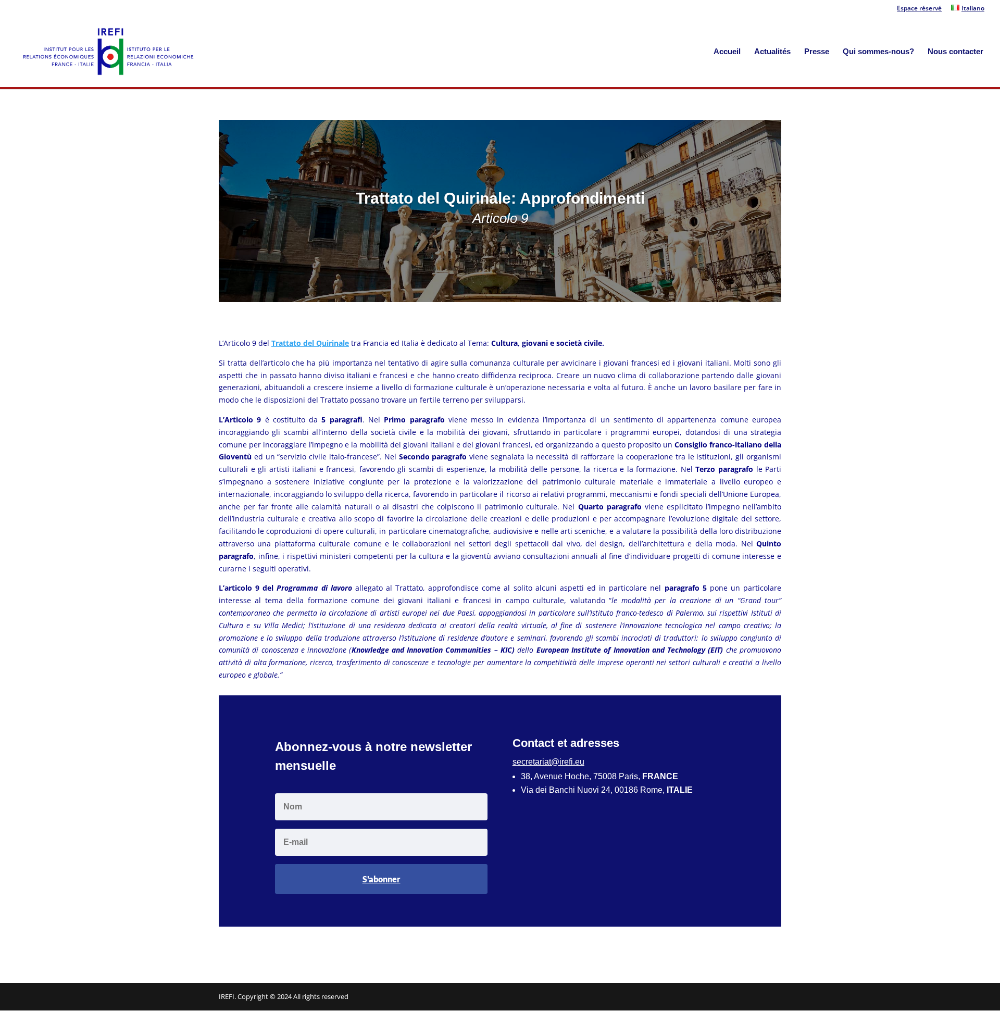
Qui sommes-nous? (878, 52)
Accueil (727, 52)
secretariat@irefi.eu (548, 761)
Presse (816, 52)
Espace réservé (919, 9)
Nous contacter (955, 52)
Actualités (772, 52)
